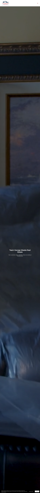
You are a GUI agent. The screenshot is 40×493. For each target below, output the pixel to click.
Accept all (37, 491)
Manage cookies (31, 491)
